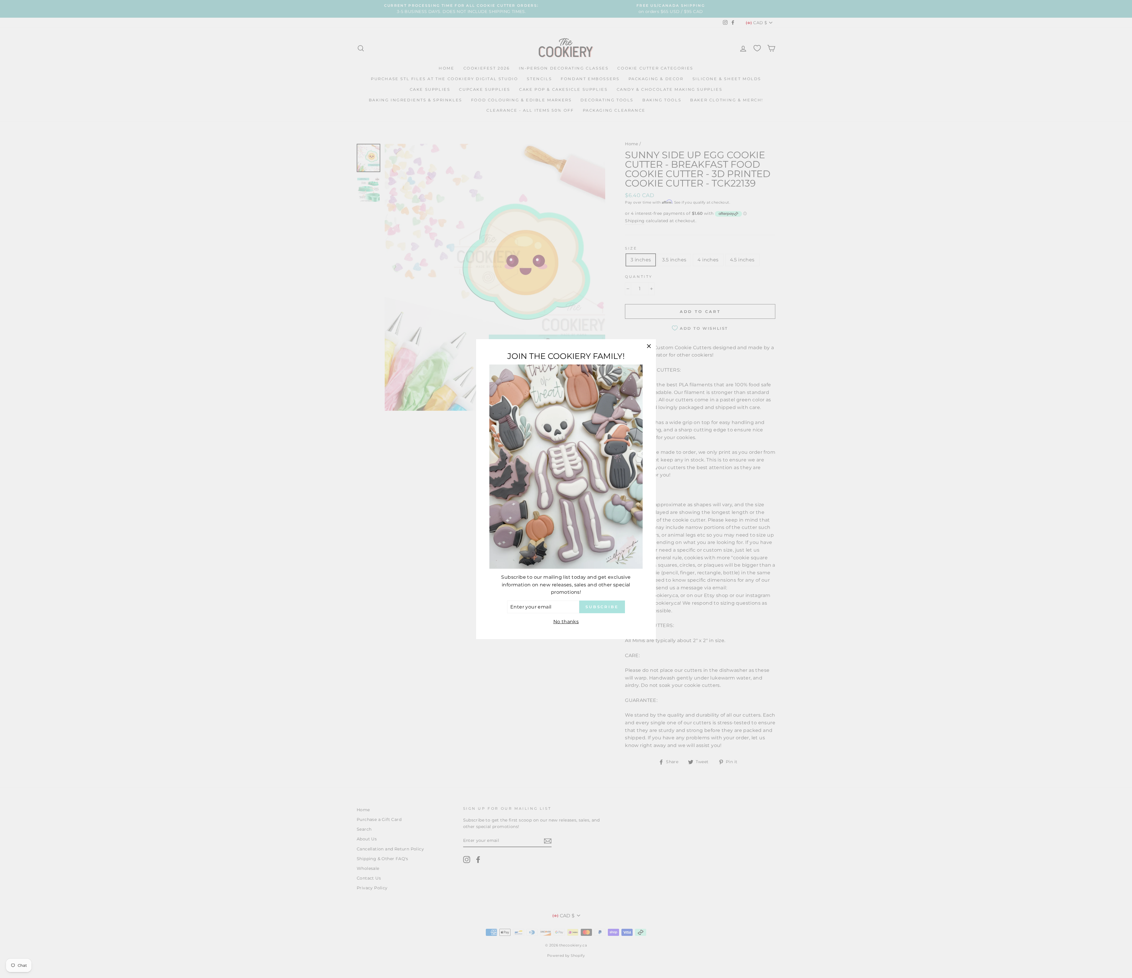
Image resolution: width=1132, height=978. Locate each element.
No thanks (566, 621)
